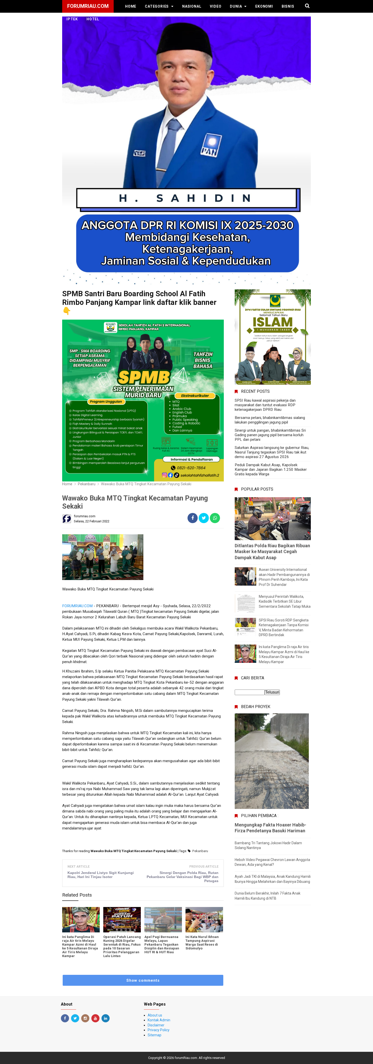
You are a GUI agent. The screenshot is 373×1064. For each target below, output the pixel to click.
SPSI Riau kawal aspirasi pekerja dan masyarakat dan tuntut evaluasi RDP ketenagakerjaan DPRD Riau (265, 405)
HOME (130, 6)
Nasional (191, 6)
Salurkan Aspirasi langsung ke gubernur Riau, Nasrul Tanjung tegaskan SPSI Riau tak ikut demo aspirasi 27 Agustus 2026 (272, 452)
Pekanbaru (200, 851)
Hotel (93, 19)
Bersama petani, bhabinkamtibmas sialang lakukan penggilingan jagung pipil (270, 420)
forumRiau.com (186, 1058)
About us (155, 1015)
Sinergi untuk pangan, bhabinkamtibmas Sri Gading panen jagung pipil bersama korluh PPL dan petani (270, 435)
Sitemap (154, 1035)
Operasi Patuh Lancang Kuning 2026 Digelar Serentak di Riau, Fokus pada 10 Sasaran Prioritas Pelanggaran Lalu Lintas (122, 946)
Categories (157, 6)
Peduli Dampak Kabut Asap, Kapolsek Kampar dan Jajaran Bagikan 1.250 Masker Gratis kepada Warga (271, 469)
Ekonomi (264, 6)
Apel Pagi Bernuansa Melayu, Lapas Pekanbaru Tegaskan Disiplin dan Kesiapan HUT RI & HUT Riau (161, 944)
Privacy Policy (158, 1030)
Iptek (72, 19)
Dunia (236, 6)
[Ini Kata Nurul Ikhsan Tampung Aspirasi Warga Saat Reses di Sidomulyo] (204, 919)
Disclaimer (156, 1025)
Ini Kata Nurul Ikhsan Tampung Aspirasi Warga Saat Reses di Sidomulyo (202, 942)
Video (215, 6)
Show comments (143, 980)
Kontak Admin (159, 1020)
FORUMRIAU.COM (77, 606)
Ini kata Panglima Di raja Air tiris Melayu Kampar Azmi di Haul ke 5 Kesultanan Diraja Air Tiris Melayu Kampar (80, 946)
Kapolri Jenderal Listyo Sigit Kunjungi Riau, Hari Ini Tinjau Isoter (100, 875)
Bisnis (288, 6)
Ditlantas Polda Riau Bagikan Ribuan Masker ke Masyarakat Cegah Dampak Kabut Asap (272, 551)
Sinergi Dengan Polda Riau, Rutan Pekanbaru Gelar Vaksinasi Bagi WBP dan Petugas (182, 877)
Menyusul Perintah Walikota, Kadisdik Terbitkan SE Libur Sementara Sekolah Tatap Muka (285, 601)
